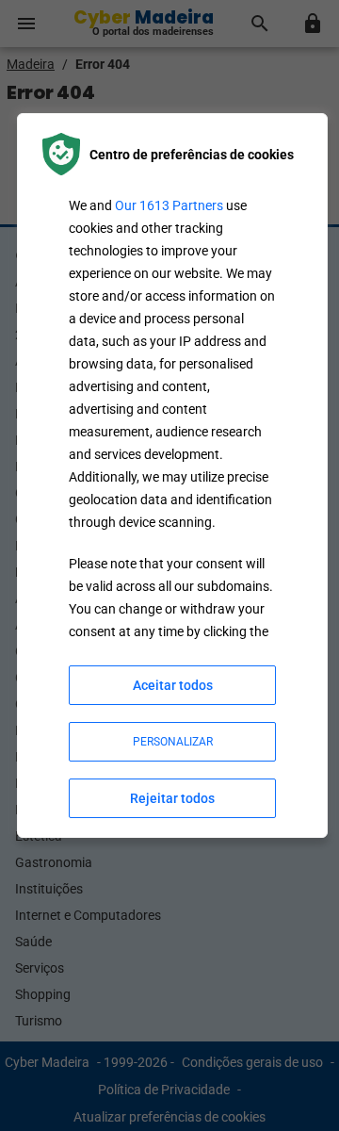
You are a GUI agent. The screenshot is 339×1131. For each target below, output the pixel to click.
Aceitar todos (173, 685)
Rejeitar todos (172, 798)
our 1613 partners (169, 205)
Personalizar (173, 741)
